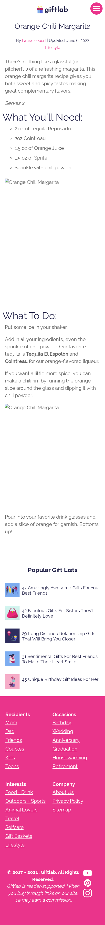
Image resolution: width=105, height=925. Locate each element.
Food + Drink (19, 792)
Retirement (65, 766)
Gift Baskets (18, 836)
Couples (14, 749)
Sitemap (61, 810)
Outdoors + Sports (25, 801)
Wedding (62, 731)
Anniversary (66, 740)
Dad (9, 731)
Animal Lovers (21, 810)
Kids (10, 758)
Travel (12, 818)
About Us (63, 792)
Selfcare (14, 827)
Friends (13, 740)
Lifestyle (52, 47)
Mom (11, 722)
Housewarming (69, 758)
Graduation (64, 749)
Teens (12, 766)
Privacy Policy (67, 801)
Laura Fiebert (34, 40)
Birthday (61, 722)
